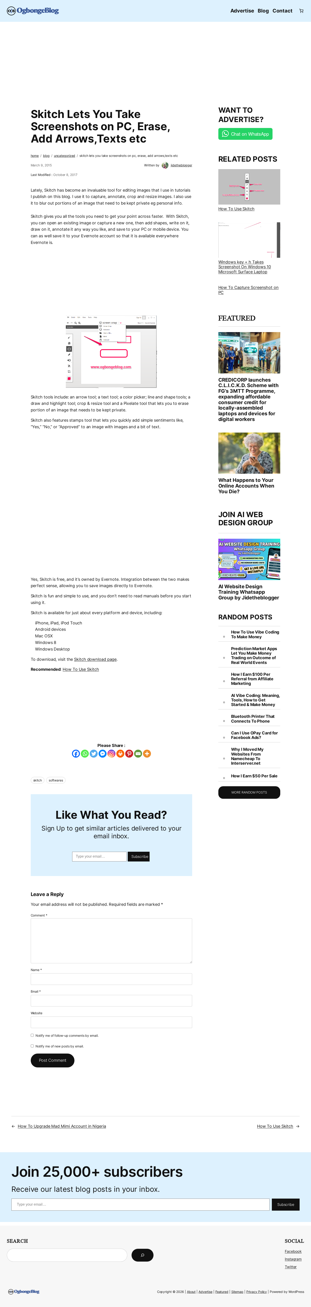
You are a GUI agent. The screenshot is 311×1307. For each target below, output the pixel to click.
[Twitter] (94, 754)
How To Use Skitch (81, 669)
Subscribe (139, 856)
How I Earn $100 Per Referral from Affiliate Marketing (252, 679)
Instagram (293, 1259)
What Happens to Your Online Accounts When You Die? (246, 485)
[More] (147, 754)
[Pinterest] (129, 754)
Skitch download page (95, 659)
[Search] (142, 1255)
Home (35, 156)
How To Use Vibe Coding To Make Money (255, 634)
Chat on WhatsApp (250, 133)
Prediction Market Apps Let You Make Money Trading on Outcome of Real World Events (254, 655)
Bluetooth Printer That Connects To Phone (253, 718)
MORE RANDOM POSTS (249, 792)
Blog (46, 156)
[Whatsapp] (85, 754)
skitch (37, 780)
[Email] (138, 754)
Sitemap (237, 1292)
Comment (39, 915)
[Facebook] (76, 754)
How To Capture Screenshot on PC (248, 290)
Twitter (291, 1266)
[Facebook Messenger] (103, 754)
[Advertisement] (155, 61)
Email (36, 991)
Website (36, 1013)
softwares (56, 780)
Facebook (293, 1251)
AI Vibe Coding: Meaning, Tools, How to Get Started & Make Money (255, 700)
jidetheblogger (181, 165)
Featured (221, 1292)
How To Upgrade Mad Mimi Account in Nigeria (62, 1126)
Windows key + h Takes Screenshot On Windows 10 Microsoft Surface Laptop (244, 267)
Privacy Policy (256, 1292)
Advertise (205, 1292)
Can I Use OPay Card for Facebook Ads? (254, 735)
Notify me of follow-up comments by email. (67, 1035)
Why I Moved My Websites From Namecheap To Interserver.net (247, 756)
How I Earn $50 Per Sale (254, 776)
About (191, 1292)
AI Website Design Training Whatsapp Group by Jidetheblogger (248, 592)
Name (36, 970)
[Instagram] (111, 754)
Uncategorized (64, 156)
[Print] (120, 754)
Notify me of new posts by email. (60, 1046)
